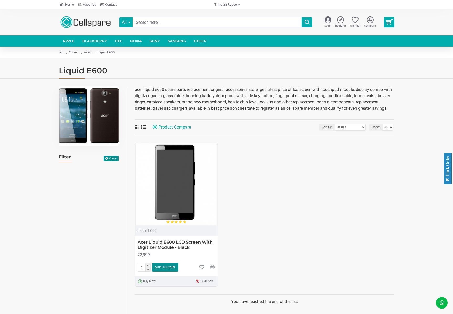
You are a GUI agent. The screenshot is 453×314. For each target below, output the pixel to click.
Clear (113, 158)
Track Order (447, 167)
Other (73, 52)
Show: (376, 127)
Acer (87, 52)
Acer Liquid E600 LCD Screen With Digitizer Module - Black (175, 245)
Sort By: (327, 127)
